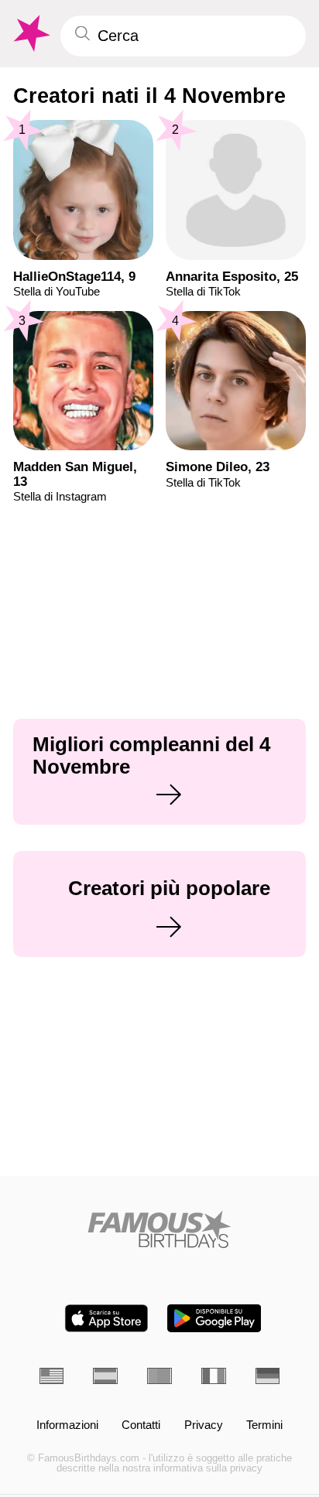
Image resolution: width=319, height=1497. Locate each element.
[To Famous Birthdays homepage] (30, 34)
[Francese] (213, 1376)
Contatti (141, 1425)
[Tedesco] (268, 1376)
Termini (264, 1425)
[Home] (160, 1229)
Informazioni (67, 1425)
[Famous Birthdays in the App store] (106, 1318)
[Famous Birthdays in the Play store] (214, 1318)
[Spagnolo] (105, 1376)
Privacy (203, 1425)
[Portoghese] (159, 1376)
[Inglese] (51, 1376)
